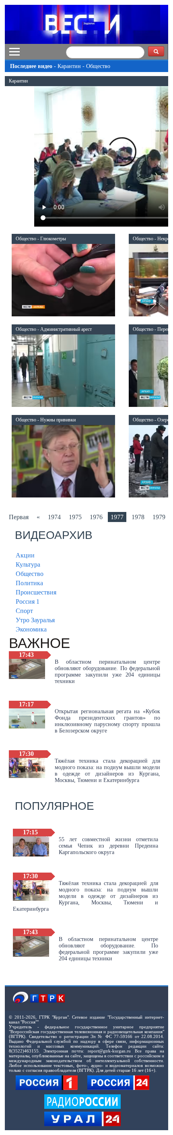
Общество (29, 573)
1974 (54, 517)
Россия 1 (27, 601)
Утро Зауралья (35, 620)
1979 (158, 517)
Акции (25, 555)
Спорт (24, 610)
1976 (96, 517)
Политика (29, 583)
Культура (28, 564)
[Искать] (156, 51)
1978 (138, 517)
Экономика (31, 629)
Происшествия (36, 592)
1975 (75, 517)
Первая (19, 517)
